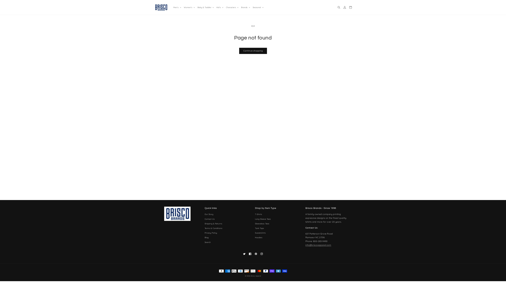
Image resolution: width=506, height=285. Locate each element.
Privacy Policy (211, 233)
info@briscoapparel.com (318, 245)
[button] (339, 7)
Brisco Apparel (256, 276)
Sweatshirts (260, 233)
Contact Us (210, 219)
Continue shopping (253, 50)
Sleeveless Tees (262, 223)
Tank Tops (259, 228)
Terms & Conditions (213, 228)
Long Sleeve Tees (263, 219)
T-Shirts (258, 214)
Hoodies (258, 237)
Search (208, 242)
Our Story (209, 214)
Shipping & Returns (213, 223)
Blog (207, 237)
